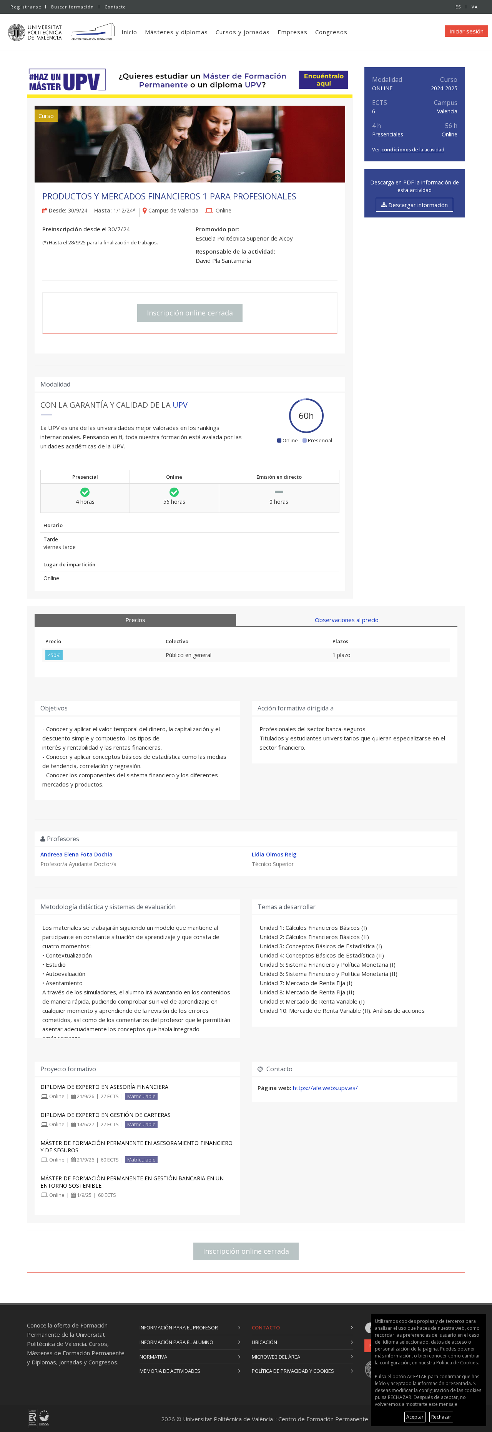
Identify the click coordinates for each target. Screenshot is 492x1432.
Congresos (331, 32)
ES (458, 7)
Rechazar (441, 1417)
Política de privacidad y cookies (293, 1370)
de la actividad (412, 149)
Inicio (129, 32)
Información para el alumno (176, 1342)
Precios (135, 620)
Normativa (153, 1356)
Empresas (293, 32)
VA (475, 7)
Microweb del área (276, 1356)
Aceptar (415, 1417)
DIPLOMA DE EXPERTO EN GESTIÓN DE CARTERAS (105, 1114)
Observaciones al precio (347, 620)
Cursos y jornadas (243, 32)
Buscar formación (72, 7)
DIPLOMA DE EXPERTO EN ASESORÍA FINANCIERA (104, 1086)
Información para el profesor (179, 1327)
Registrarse (26, 7)
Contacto (115, 7)
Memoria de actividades (170, 1370)
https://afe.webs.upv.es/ (325, 1088)
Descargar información (417, 205)
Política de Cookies (457, 1362)
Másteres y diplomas (176, 32)
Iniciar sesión (466, 31)
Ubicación (264, 1342)
